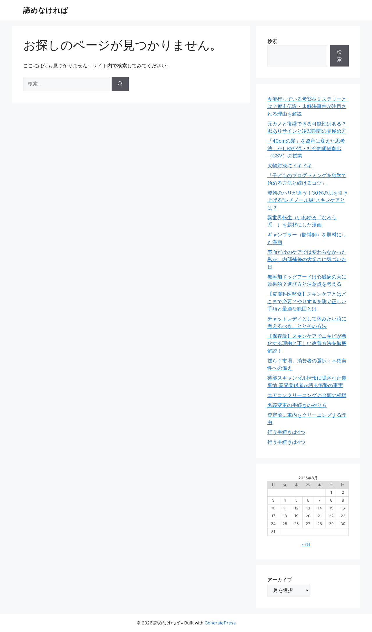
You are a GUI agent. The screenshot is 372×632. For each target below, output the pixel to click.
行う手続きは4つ (286, 432)
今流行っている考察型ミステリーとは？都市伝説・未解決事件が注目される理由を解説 (306, 106)
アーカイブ (279, 580)
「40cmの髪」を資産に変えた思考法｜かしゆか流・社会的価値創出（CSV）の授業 (306, 148)
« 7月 (305, 544)
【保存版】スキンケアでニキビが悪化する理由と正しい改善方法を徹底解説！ (306, 343)
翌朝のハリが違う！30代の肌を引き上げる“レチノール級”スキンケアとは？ (307, 200)
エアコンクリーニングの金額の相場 (306, 395)
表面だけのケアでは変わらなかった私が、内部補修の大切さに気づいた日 (306, 259)
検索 (272, 41)
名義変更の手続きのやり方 (297, 405)
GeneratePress (220, 623)
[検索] (120, 84)
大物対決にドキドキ (289, 165)
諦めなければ (45, 10)
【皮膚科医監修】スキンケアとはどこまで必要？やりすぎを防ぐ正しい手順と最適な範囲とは (306, 301)
